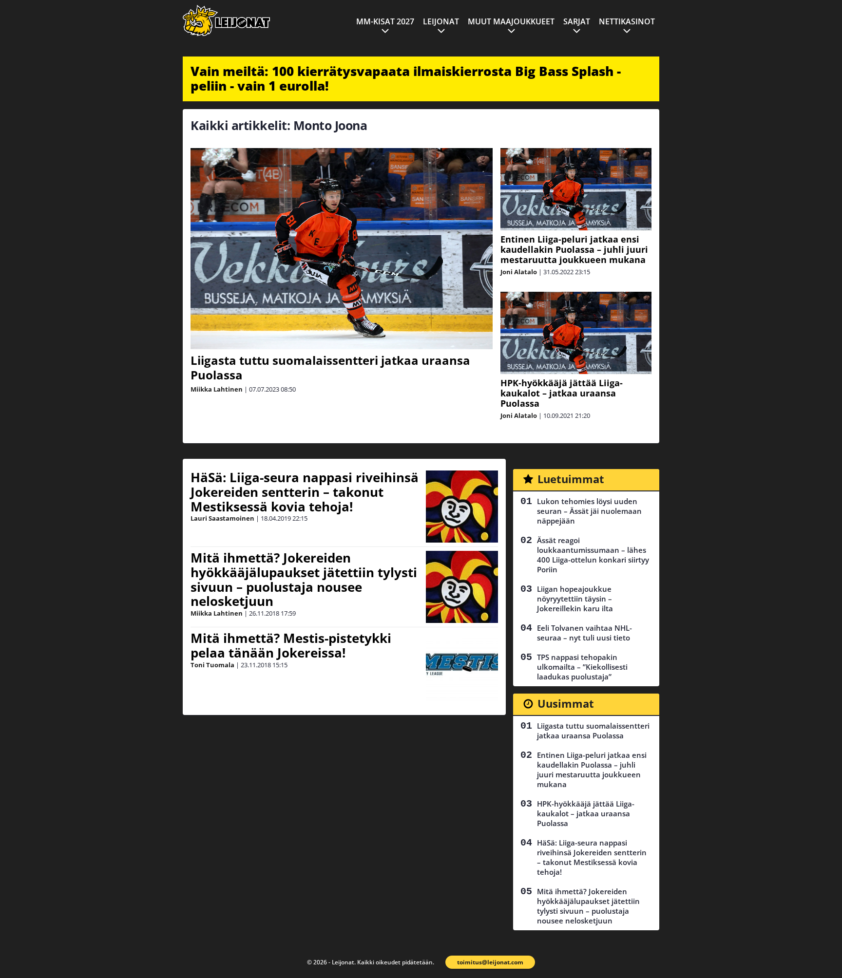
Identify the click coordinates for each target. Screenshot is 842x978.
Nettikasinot (627, 21)
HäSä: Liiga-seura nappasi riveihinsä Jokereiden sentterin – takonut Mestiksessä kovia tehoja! (305, 492)
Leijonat (441, 21)
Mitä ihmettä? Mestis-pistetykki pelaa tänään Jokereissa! (291, 645)
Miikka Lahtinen (217, 389)
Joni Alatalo (518, 271)
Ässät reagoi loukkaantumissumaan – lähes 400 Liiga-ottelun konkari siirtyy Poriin (593, 554)
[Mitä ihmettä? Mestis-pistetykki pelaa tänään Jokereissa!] (462, 667)
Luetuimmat (570, 478)
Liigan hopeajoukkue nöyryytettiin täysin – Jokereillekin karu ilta (575, 598)
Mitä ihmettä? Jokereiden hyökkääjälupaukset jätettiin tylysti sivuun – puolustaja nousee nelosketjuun (304, 579)
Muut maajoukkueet (511, 21)
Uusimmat (565, 703)
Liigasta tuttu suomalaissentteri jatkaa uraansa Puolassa (330, 367)
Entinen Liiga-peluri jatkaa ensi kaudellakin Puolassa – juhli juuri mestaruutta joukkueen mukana (574, 249)
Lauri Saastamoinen (222, 518)
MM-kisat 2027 (385, 21)
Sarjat (576, 21)
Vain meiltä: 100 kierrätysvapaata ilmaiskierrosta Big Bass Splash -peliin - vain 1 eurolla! (406, 78)
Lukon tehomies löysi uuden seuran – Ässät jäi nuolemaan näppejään (589, 511)
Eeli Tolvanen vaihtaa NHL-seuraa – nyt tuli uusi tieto (584, 632)
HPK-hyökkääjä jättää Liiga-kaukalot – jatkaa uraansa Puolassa (561, 393)
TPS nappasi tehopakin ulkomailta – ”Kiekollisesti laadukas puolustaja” (582, 666)
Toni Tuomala (212, 664)
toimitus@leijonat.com (490, 962)
